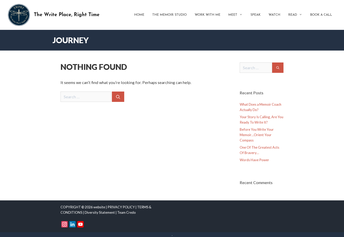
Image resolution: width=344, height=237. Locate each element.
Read (292, 15)
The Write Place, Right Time (67, 14)
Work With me (207, 15)
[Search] (118, 97)
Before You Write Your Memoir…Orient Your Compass (257, 134)
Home (139, 15)
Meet (232, 15)
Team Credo (126, 212)
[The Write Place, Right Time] (19, 14)
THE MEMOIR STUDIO (169, 15)
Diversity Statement (100, 212)
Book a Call (321, 15)
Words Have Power (254, 160)
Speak (255, 15)
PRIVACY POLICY (121, 207)
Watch (274, 15)
